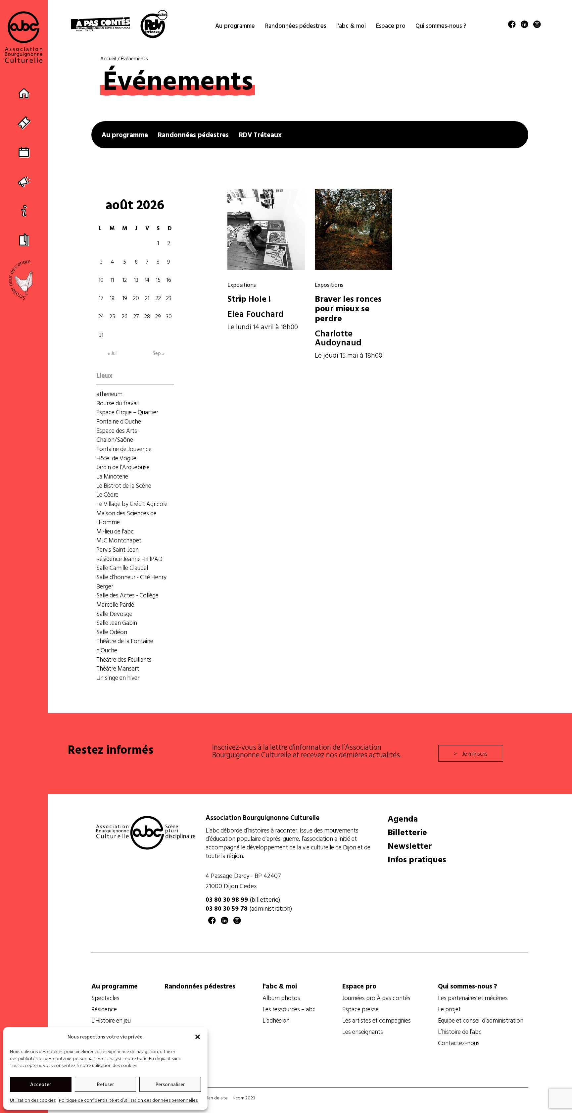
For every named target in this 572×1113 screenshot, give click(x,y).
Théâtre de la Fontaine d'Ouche (124, 645)
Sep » (159, 353)
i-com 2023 (244, 1097)
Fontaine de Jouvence (124, 448)
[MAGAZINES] (24, 239)
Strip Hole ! (249, 298)
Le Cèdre (107, 494)
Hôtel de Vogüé (116, 458)
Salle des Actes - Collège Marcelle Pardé (127, 599)
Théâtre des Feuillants (124, 659)
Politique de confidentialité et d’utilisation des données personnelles (128, 1099)
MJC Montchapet (118, 540)
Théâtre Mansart (117, 668)
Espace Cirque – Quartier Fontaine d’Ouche (127, 416)
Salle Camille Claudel (122, 567)
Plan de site (216, 1097)
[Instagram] (537, 25)
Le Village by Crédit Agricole (131, 503)
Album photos (281, 998)
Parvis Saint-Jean (117, 549)
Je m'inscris (475, 753)
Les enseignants (362, 1032)
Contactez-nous (459, 1043)
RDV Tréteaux (260, 134)
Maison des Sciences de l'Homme (126, 517)
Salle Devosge (114, 613)
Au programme (125, 134)
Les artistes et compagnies (376, 1020)
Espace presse (360, 1009)
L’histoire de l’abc (460, 1032)
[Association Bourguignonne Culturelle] (24, 37)
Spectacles (105, 998)
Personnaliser (170, 1084)
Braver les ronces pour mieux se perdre (348, 308)
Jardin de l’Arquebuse (123, 467)
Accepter (40, 1084)
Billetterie (407, 832)
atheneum (109, 393)
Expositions (241, 284)
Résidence (104, 1009)
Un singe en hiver (117, 677)
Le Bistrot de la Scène (123, 485)
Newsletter (410, 845)
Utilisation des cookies (33, 1099)
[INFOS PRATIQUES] (24, 210)
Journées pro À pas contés (376, 998)
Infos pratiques (417, 859)
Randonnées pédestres (193, 134)
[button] (197, 1037)
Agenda (403, 818)
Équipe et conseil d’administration (480, 1020)
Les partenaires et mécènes (473, 998)
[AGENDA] (24, 151)
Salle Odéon (111, 631)
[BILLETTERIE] (24, 122)
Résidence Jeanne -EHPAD (129, 558)
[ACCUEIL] (24, 93)
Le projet (449, 1009)
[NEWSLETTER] (24, 181)
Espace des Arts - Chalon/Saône (118, 435)
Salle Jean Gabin (116, 622)
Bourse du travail (117, 403)
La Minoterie (112, 476)
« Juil (113, 353)
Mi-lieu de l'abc (115, 531)
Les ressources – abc (288, 1009)
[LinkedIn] (524, 25)
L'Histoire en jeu (111, 1020)
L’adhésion (276, 1020)
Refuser (105, 1084)
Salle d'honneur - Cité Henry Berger (131, 581)
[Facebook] (512, 25)
